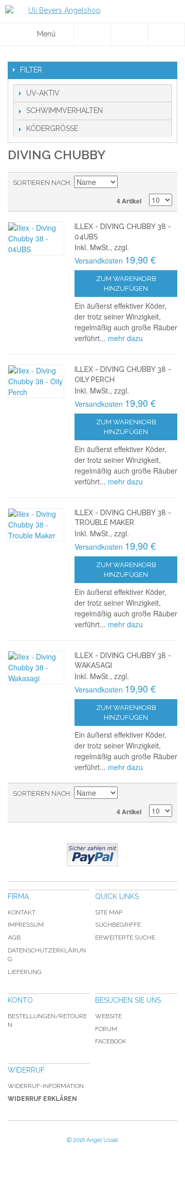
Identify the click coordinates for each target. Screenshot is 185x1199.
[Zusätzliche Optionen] (92, 854)
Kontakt (21, 912)
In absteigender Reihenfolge (127, 183)
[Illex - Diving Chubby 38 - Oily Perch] (36, 381)
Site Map (108, 912)
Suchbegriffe (118, 924)
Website (108, 1016)
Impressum (26, 924)
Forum (106, 1029)
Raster (162, 183)
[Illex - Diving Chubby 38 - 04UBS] (36, 238)
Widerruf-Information (46, 1086)
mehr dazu (125, 338)
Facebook (110, 1041)
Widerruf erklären (42, 1098)
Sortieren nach (41, 182)
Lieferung (25, 972)
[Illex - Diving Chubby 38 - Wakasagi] (36, 667)
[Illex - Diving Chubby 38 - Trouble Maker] (36, 524)
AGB (14, 937)
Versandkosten (99, 260)
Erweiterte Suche (125, 937)
